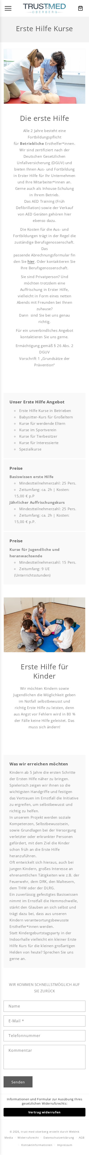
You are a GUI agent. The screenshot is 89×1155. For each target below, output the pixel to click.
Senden (18, 1082)
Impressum (64, 1145)
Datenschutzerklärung (58, 1137)
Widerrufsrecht (28, 1137)
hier (31, 261)
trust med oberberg (34, 1131)
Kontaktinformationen (36, 1145)
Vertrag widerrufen (44, 1112)
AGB (81, 1137)
